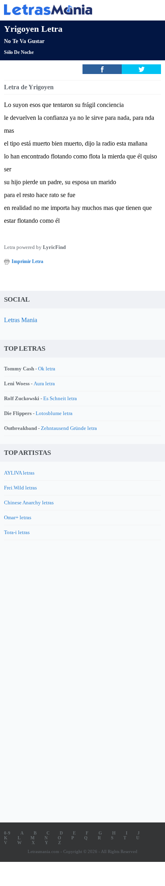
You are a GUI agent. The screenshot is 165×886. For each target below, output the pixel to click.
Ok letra (46, 369)
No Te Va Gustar (24, 41)
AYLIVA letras (19, 473)
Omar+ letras (17, 517)
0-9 (7, 832)
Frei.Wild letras (20, 488)
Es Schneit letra (60, 398)
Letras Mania (20, 320)
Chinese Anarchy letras (29, 503)
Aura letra (44, 383)
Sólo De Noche (19, 52)
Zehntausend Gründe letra (69, 428)
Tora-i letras (17, 532)
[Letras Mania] (70, 9)
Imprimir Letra (27, 261)
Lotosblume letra (54, 413)
